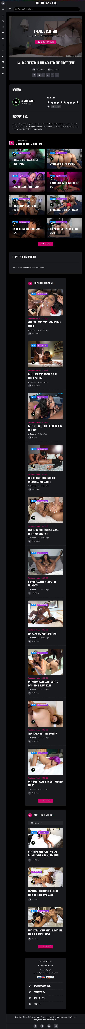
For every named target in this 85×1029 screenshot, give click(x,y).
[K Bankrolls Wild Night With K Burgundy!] (45, 562)
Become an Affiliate (45, 966)
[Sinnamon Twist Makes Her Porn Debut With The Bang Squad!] (45, 877)
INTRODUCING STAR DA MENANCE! (64, 210)
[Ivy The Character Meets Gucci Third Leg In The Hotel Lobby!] (45, 917)
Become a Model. (45, 961)
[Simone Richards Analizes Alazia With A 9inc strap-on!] (45, 510)
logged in (25, 267)
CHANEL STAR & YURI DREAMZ (62, 163)
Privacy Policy (39, 992)
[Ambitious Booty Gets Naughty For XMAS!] (45, 302)
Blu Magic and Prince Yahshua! (42, 633)
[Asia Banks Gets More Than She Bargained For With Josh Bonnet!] (45, 838)
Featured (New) (34, 319)
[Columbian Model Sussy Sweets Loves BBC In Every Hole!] (45, 662)
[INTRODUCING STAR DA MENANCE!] (64, 205)
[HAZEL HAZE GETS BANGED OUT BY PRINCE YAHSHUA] (45, 354)
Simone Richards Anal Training (42, 733)
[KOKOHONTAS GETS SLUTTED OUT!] (27, 182)
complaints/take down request (45, 1020)
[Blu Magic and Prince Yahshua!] (45, 614)
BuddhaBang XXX (46, 3)
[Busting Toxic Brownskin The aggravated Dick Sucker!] (45, 458)
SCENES (45, 319)
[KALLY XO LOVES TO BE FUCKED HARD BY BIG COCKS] (45, 406)
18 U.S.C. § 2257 (40, 998)
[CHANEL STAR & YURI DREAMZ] (64, 159)
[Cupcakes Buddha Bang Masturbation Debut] (45, 762)
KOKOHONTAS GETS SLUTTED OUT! (26, 187)
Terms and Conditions (42, 986)
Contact (37, 1004)
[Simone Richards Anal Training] (45, 714)
